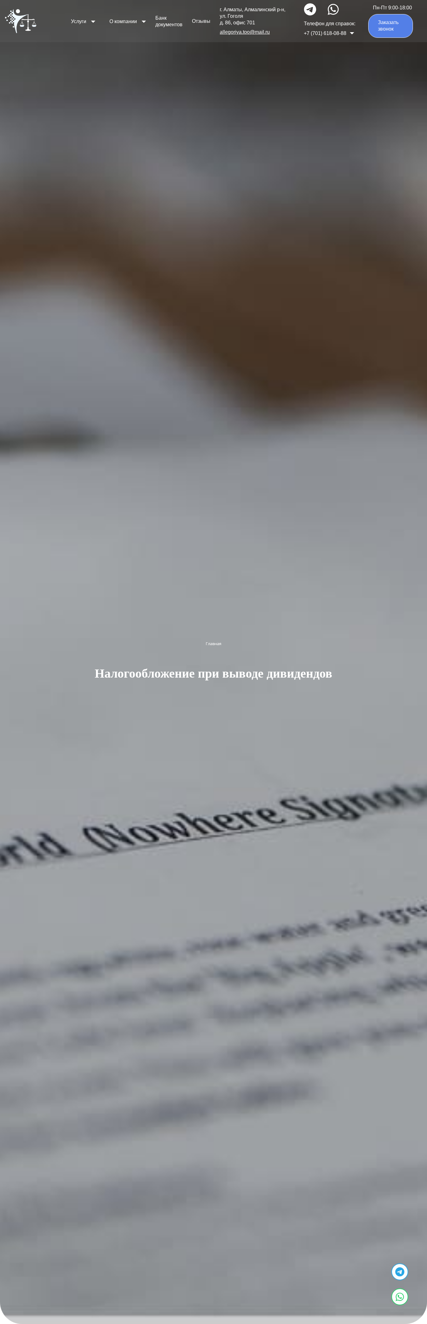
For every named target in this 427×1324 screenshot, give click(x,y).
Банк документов (169, 21)
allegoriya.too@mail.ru (245, 32)
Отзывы (201, 21)
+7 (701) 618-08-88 (325, 33)
